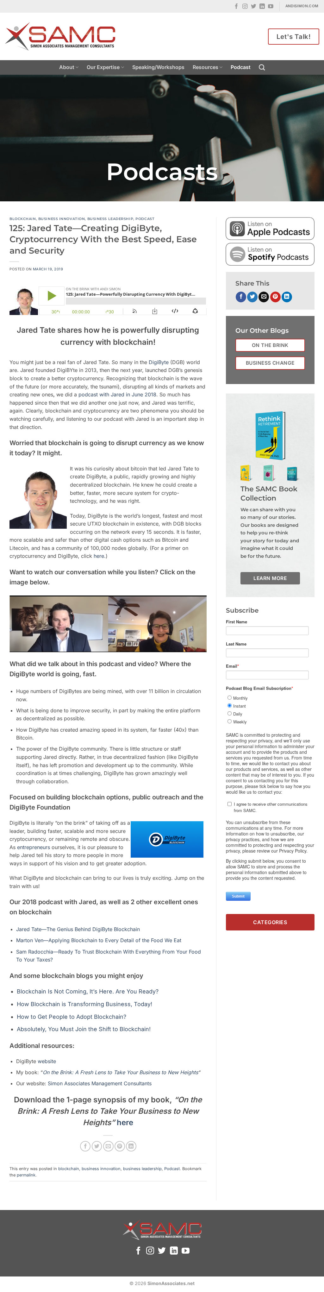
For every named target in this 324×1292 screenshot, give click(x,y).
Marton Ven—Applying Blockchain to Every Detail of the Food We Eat (98, 940)
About (66, 67)
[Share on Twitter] (97, 1146)
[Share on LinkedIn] (131, 1146)
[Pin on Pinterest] (120, 1146)
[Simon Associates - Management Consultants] (60, 36)
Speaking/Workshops (158, 67)
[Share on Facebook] (85, 1146)
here (125, 1122)
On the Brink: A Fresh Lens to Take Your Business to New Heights (120, 1072)
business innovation (61, 219)
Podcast (241, 67)
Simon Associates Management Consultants (100, 1083)
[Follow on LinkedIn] (262, 7)
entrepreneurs (34, 847)
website (47, 1061)
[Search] (262, 67)
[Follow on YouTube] (270, 7)
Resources (205, 67)
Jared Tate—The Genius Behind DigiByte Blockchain (78, 929)
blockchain (22, 219)
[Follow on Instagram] (245, 7)
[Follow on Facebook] (236, 7)
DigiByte (158, 362)
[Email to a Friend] (108, 1146)
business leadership (110, 219)
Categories (270, 922)
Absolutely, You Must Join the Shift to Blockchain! (84, 1029)
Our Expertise (103, 67)
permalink (26, 1175)
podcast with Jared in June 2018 (117, 394)
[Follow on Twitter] (253, 7)
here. (100, 556)
